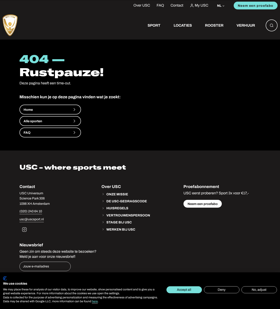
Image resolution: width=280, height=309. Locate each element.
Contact (177, 5)
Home (28, 109)
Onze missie (117, 194)
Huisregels (117, 208)
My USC (201, 5)
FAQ (160, 5)
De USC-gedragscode (126, 201)
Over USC (141, 5)
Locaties (183, 25)
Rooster (214, 25)
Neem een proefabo (255, 5)
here (95, 301)
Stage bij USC (119, 222)
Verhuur (246, 25)
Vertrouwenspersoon (128, 215)
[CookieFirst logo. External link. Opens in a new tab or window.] (5, 278)
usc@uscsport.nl (31, 219)
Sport (154, 25)
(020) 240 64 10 (30, 211)
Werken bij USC (120, 229)
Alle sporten (33, 121)
